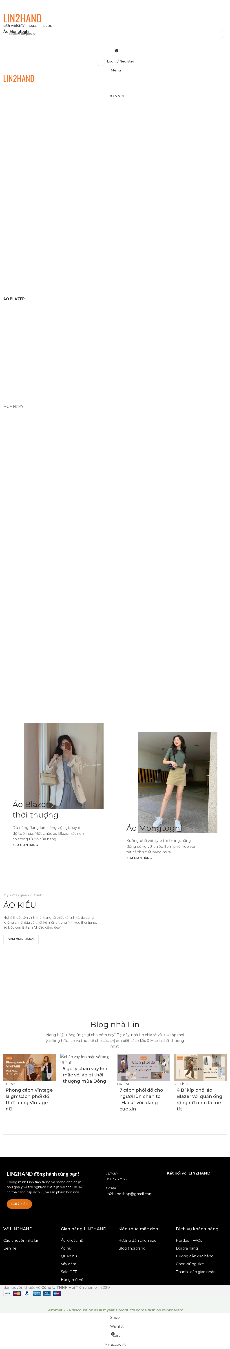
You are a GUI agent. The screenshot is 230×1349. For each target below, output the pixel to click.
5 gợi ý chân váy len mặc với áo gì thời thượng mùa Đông (85, 1075)
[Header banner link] (115, 674)
